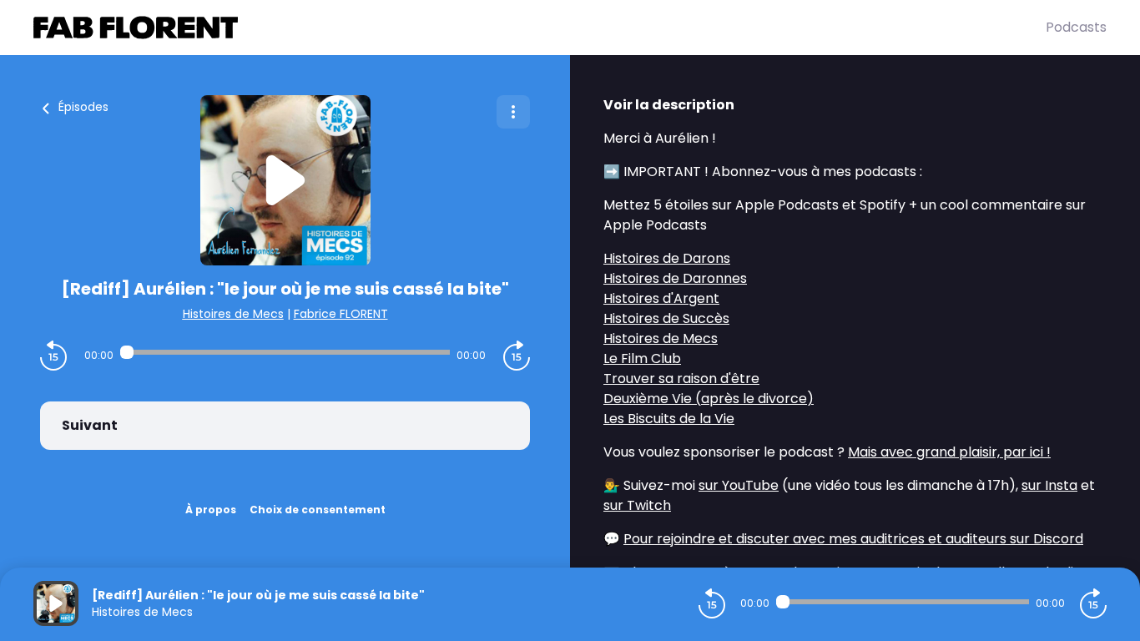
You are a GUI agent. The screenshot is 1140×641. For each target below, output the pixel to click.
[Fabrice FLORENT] (539, 28)
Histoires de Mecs (233, 313)
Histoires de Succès (666, 318)
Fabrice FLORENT (341, 313)
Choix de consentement (318, 509)
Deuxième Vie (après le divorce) (708, 398)
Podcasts (1076, 27)
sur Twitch (637, 505)
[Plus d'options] (513, 112)
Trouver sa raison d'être (681, 378)
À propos (210, 509)
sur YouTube (739, 485)
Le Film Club (642, 358)
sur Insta (1049, 485)
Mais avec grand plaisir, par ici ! (949, 452)
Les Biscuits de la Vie (668, 418)
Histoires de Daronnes (675, 278)
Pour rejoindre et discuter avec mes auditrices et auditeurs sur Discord (853, 538)
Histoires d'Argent (661, 298)
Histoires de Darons (666, 258)
